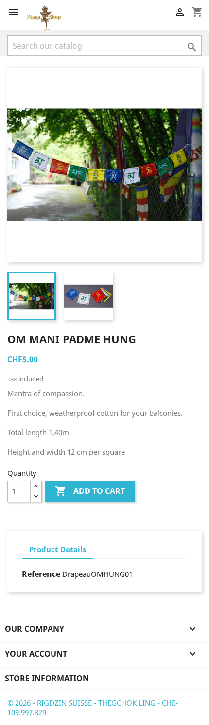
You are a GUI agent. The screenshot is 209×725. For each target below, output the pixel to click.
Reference (41, 574)
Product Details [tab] (57, 549)
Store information (47, 678)
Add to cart (90, 491)
